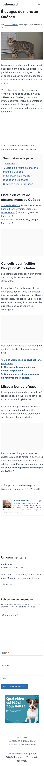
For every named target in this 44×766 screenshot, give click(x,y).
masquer (10, 163)
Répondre (7, 584)
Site (4, 678)
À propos (22, 737)
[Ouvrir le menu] (39, 4)
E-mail (6, 665)
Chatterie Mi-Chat (10, 205)
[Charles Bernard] (7, 504)
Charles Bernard (11, 24)
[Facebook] (40, 501)
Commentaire (10, 615)
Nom (5, 652)
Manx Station (8, 212)
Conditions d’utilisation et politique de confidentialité (22, 743)
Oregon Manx (8, 219)
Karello (4, 209)
